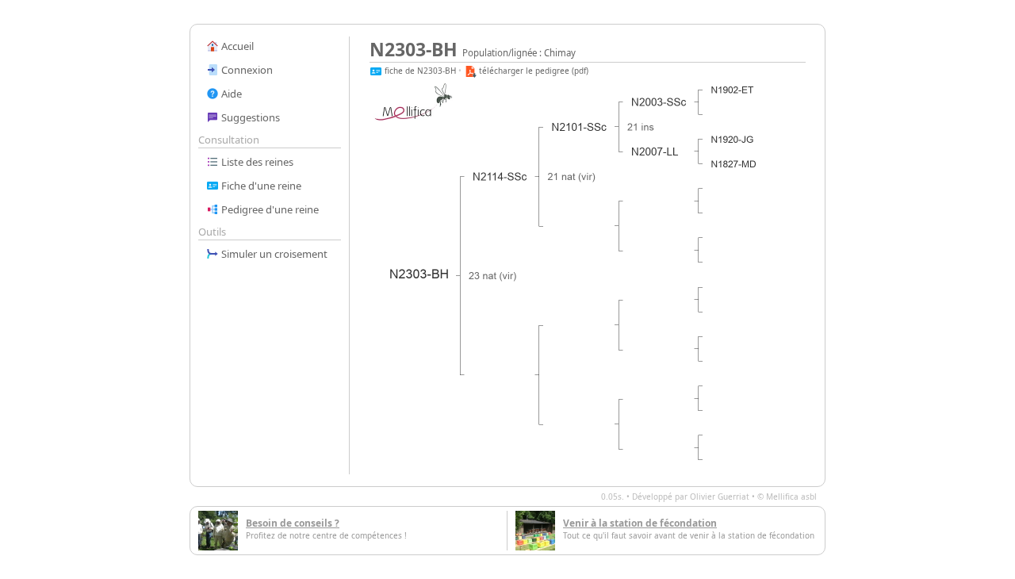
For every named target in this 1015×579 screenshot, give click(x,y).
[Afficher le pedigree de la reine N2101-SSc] (580, 127)
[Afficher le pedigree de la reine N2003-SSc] (659, 102)
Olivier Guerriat (719, 496)
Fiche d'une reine (260, 185)
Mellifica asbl (791, 496)
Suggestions (249, 117)
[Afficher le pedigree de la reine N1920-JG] (732, 140)
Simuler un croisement (273, 254)
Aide (230, 93)
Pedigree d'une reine (269, 209)
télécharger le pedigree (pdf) (532, 70)
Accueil (236, 46)
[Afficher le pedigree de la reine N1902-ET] (732, 90)
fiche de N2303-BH (419, 70)
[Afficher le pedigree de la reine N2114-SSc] (500, 177)
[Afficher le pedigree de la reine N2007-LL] (655, 151)
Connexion (246, 70)
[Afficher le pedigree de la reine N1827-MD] (733, 164)
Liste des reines (256, 162)
